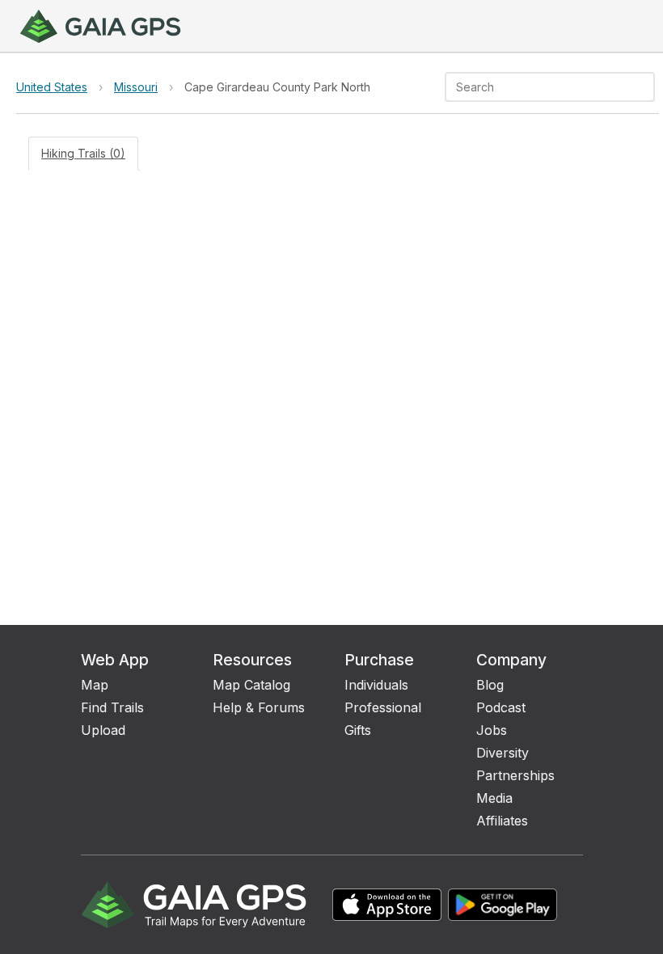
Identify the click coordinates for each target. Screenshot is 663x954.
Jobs (491, 730)
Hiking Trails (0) (83, 153)
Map (94, 685)
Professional (382, 707)
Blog (490, 685)
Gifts (357, 730)
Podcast (501, 707)
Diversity (502, 753)
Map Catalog (251, 685)
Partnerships (515, 775)
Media (494, 798)
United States (51, 87)
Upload (103, 730)
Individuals (376, 685)
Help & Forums (259, 707)
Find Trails (112, 707)
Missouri (136, 87)
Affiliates (502, 821)
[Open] (647, 88)
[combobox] (536, 87)
